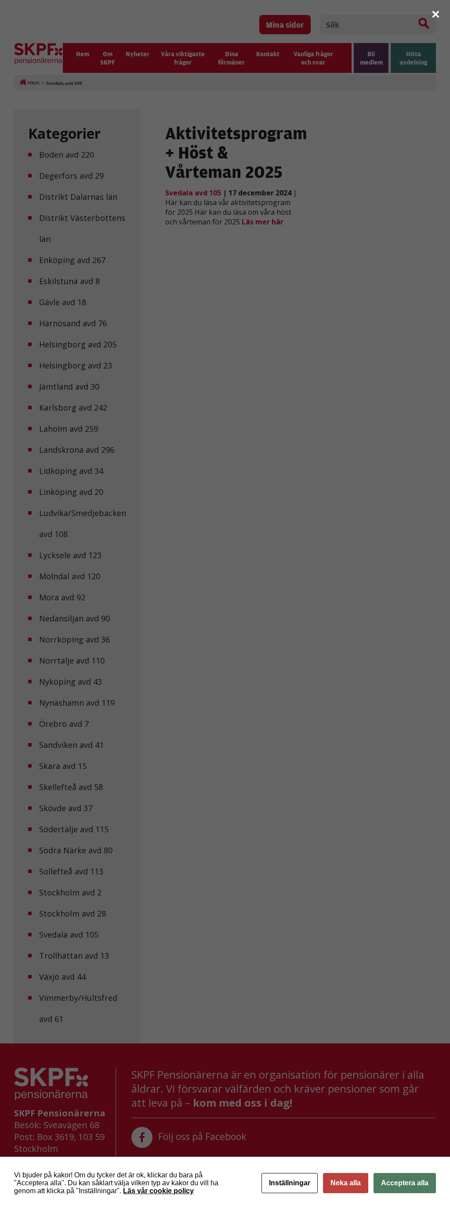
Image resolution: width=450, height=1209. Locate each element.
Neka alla (345, 1183)
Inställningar (289, 1183)
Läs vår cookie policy (158, 1191)
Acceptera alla (404, 1183)
